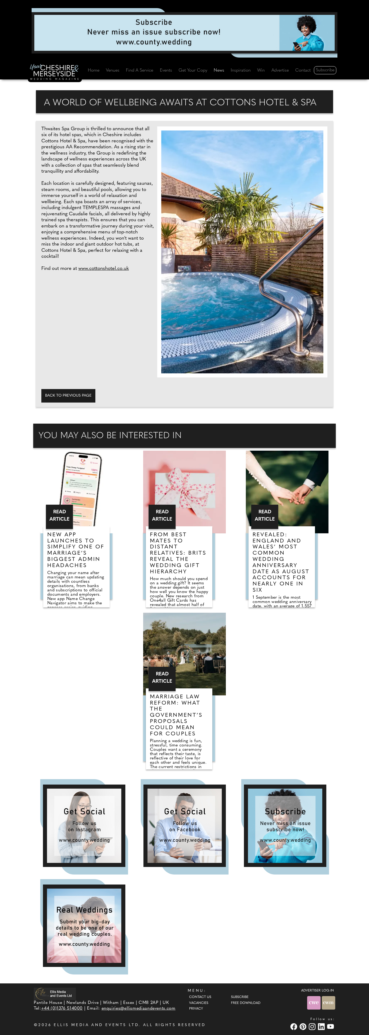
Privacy (196, 1008)
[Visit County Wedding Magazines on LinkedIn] (322, 1026)
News (219, 70)
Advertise (280, 70)
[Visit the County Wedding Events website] (314, 1003)
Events (166, 70)
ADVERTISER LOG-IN (317, 990)
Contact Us (200, 997)
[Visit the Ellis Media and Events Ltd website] (55, 994)
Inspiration (241, 70)
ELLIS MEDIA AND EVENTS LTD (96, 1025)
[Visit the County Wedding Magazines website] (328, 1003)
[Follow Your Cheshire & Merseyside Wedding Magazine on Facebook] (184, 826)
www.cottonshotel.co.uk (103, 268)
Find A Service (139, 70)
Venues (112, 70)
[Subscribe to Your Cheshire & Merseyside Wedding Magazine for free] (285, 826)
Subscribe (325, 70)
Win (261, 70)
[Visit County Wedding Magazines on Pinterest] (304, 1026)
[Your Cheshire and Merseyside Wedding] (55, 73)
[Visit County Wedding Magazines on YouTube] (331, 1026)
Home (93, 70)
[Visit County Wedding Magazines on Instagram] (313, 1026)
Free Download (245, 1003)
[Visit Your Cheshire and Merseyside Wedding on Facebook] (294, 1026)
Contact (303, 70)
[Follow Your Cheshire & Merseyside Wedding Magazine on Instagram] (84, 826)
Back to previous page (68, 396)
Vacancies (198, 1003)
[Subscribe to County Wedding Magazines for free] (184, 33)
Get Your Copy (193, 70)
